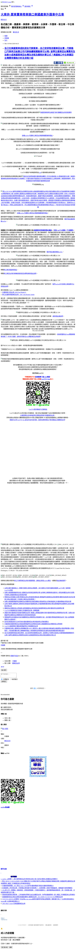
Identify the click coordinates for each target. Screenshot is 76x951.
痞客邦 (12, 656)
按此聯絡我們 (61, 580)
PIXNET (24, 925)
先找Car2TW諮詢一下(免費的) (64, 230)
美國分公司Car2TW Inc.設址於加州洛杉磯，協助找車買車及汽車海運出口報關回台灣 (37, 420)
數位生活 (16, 32)
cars (40, 172)
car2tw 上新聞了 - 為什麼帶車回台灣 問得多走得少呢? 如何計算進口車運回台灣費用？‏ (30, 879)
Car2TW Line (45, 379)
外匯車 (3, 645)
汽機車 (14, 661)
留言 (16, 656)
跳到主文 (4, 19)
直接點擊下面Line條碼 (42, 377)
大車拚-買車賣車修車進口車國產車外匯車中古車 (32, 14)
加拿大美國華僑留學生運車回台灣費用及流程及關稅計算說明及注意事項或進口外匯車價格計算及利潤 (37, 601)
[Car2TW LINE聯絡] (38, 406)
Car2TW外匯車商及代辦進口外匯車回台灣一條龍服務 (21, 610)
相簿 (5, 36)
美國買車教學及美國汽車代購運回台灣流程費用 (56, 112)
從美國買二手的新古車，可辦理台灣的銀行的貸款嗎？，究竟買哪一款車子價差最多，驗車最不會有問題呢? (37, 888)
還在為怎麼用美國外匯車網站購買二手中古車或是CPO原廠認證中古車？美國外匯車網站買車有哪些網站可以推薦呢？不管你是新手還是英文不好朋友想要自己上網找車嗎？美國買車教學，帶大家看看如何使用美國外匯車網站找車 (38, 179)
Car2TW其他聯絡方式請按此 (38, 409)
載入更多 (3, 670)
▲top (2, 666)
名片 (5, 40)
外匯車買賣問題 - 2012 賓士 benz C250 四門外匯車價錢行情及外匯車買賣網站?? (28, 885)
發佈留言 (3, 681)
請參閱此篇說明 (58, 316)
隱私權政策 (48, 925)
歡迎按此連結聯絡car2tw (55, 252)
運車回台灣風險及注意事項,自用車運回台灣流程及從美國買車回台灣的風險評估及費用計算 (34, 608)
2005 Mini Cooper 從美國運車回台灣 (13, 903)
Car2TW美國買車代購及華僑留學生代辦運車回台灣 (21, 626)
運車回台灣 (16, 663)
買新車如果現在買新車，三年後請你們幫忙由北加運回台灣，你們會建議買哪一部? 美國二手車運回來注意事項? (38, 894)
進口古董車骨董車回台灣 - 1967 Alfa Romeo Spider (18, 294)
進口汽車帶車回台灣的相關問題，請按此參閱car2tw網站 (32, 580)
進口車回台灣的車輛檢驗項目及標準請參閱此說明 (20, 273)
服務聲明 (55, 925)
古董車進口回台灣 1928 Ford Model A (14, 292)
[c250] (38, 207)
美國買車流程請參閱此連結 (43, 230)
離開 (10, 947)
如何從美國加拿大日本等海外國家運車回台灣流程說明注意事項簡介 (26, 621)
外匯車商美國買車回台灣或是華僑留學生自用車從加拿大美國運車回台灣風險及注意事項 (33, 624)
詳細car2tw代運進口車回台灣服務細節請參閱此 (37, 135)
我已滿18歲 (4, 947)
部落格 (6, 38)
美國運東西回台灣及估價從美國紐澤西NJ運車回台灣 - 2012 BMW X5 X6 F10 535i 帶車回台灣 (32, 897)
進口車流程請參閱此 (10, 270)
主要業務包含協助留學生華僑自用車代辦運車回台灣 (37, 415)
